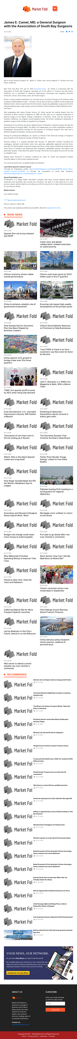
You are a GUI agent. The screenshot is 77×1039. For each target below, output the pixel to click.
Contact (52, 1036)
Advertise (43, 1036)
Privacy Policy (33, 1036)
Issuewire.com (40, 89)
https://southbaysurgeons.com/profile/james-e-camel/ (23, 173)
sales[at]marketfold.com (20, 1025)
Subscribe (55, 1010)
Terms (24, 1036)
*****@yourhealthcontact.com (15, 200)
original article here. (54, 208)
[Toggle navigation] (55, 8)
